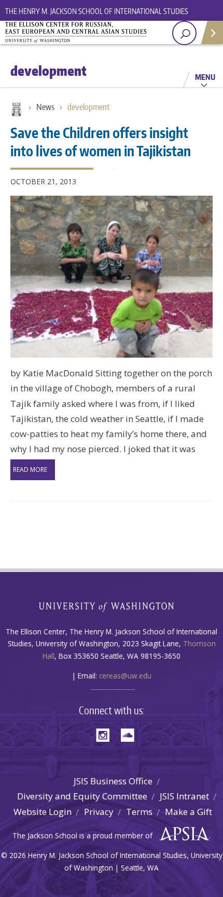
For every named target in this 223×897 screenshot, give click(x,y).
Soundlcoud (130, 734)
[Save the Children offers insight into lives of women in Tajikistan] (111, 277)
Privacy (99, 812)
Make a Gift (188, 812)
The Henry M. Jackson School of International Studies (96, 11)
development (88, 107)
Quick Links (211, 32)
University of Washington (112, 605)
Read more (30, 469)
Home (15, 110)
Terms (139, 812)
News (45, 107)
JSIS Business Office (113, 781)
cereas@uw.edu (125, 676)
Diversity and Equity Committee (82, 796)
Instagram (106, 734)
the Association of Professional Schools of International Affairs (182, 834)
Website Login (42, 812)
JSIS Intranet (184, 796)
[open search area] (184, 33)
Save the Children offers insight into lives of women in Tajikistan (100, 141)
